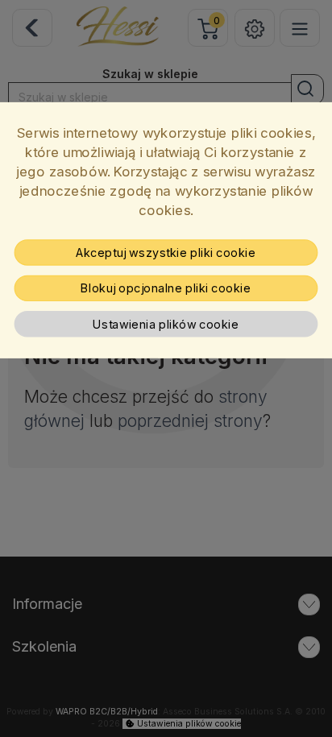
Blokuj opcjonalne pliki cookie (166, 288)
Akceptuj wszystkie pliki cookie (165, 252)
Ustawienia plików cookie (166, 324)
